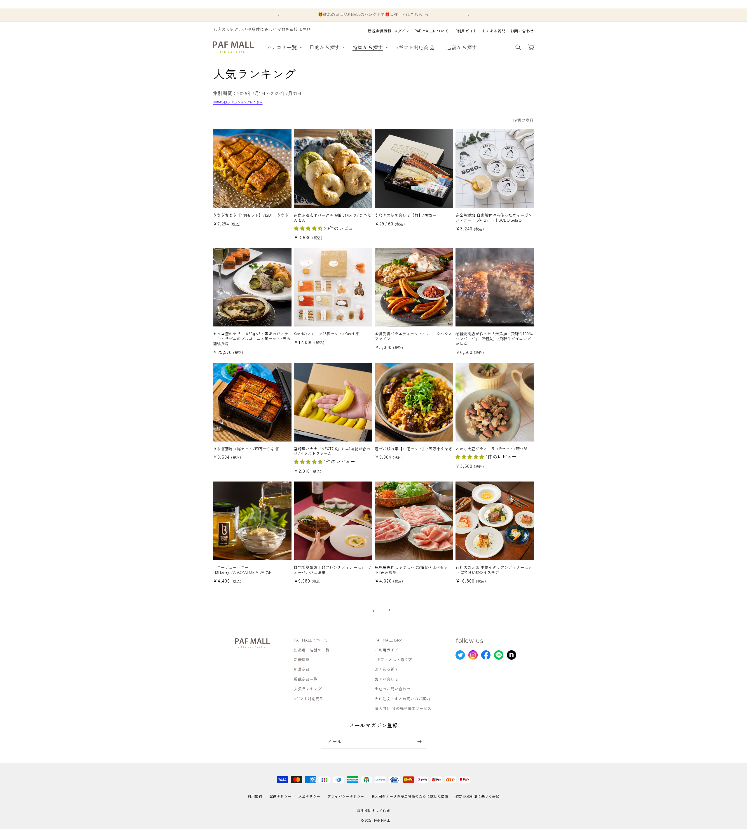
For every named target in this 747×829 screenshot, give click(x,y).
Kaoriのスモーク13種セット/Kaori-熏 (326, 333)
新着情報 (302, 659)
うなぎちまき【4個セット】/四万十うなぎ (251, 215)
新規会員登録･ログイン (389, 31)
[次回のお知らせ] (468, 14)
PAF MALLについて (431, 31)
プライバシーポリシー (345, 796)
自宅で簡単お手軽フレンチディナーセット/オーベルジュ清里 (332, 570)
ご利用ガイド (465, 31)
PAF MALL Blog (389, 640)
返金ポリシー (309, 796)
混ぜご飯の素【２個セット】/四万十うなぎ (413, 448)
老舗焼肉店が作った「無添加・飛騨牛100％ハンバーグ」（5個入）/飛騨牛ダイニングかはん (494, 338)
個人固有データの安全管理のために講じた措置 (409, 796)
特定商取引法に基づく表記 (477, 796)
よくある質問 (494, 31)
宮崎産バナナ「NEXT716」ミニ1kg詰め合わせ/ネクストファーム (332, 451)
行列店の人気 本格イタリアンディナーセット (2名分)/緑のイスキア (493, 570)
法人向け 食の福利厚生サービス (403, 708)
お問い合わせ (522, 31)
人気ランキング (308, 688)
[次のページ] (389, 610)
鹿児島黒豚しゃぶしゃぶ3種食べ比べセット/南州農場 (411, 570)
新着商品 (302, 669)
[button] (283, 47)
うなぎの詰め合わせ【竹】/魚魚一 (406, 215)
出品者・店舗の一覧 (311, 650)
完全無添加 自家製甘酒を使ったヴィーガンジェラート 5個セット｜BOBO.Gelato (493, 218)
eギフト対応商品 (309, 698)
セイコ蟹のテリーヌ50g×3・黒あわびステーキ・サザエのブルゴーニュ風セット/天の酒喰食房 (252, 338)
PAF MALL (382, 820)
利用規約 (254, 796)
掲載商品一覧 (306, 679)
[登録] (419, 741)
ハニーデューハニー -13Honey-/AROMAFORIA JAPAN (242, 570)
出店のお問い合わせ (392, 688)
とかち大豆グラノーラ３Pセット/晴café (491, 448)
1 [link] (358, 610)
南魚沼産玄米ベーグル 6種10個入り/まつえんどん (332, 218)
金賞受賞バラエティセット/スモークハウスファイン (413, 336)
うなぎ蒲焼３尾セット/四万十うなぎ (246, 448)
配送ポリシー (280, 796)
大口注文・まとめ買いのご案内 (402, 698)
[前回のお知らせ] (278, 14)
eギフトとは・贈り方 (393, 659)
